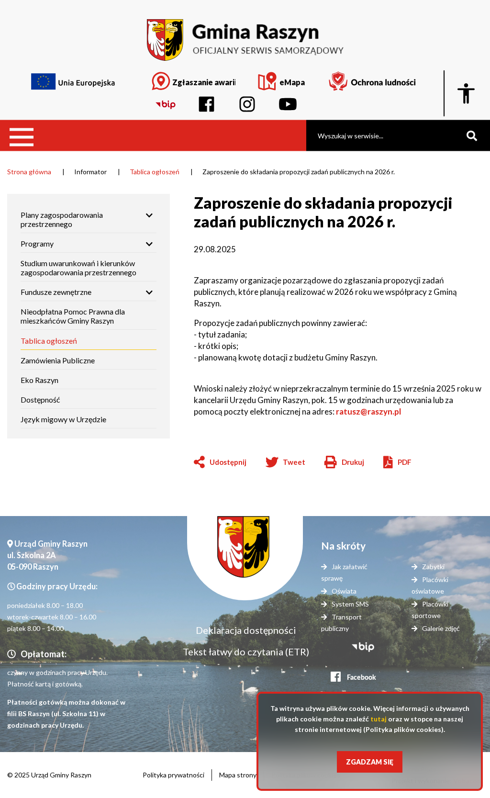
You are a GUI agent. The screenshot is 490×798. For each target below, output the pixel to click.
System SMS (350, 604)
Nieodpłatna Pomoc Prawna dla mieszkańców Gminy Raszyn (73, 316)
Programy (37, 243)
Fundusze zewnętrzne (56, 291)
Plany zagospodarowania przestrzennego (62, 219)
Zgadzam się (369, 762)
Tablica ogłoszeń (154, 172)
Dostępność (40, 399)
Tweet (294, 462)
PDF (405, 462)
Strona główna (29, 172)
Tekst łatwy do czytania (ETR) (246, 651)
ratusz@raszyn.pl (369, 411)
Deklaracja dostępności (246, 630)
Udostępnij (228, 462)
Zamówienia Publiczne (58, 363)
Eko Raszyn (39, 379)
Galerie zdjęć (441, 628)
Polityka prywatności (173, 775)
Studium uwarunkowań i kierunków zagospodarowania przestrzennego (78, 268)
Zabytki (433, 566)
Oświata (344, 591)
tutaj (378, 719)
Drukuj (344, 463)
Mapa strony (237, 775)
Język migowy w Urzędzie (63, 419)
